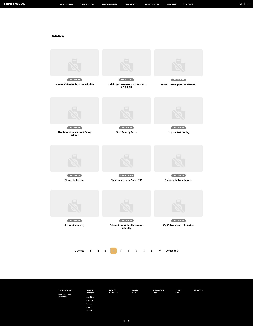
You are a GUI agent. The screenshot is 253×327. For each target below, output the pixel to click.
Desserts (90, 300)
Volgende (171, 250)
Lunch (88, 307)
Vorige (80, 250)
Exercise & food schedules (64, 295)
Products (188, 4)
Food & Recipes (87, 4)
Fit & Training (66, 4)
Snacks (89, 310)
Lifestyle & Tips (152, 4)
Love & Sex (171, 4)
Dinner (89, 304)
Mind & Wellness (109, 4)
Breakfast (90, 297)
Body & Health (131, 4)
